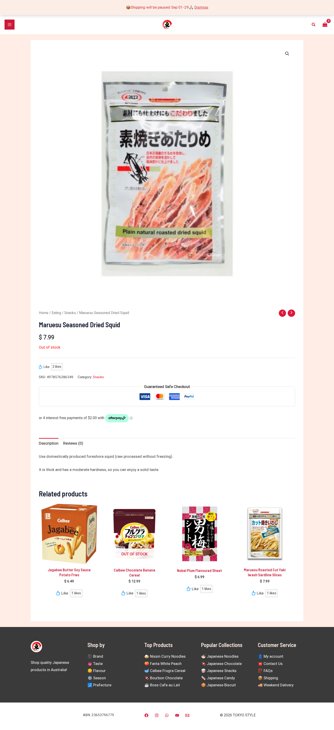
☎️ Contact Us (270, 663)
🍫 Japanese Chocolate (221, 663)
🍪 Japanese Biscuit (218, 685)
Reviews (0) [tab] (73, 443)
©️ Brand (95, 656)
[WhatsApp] (167, 715)
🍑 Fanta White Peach (163, 663)
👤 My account (270, 656)
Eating (56, 313)
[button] (314, 25)
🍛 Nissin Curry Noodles (165, 656)
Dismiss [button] (201, 7)
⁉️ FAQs (265, 670)
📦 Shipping (268, 678)
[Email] (187, 715)
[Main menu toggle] (10, 25)
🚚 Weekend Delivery (276, 685)
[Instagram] (157, 715)
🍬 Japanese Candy (218, 678)
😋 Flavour (96, 670)
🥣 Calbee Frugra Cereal (164, 670)
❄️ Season (96, 678)
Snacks (70, 313)
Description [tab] (48, 443)
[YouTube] (177, 715)
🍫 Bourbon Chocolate (163, 678)
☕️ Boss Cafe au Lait (162, 685)
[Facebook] (146, 715)
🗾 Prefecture (99, 685)
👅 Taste (95, 663)
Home (43, 313)
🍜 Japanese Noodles (220, 656)
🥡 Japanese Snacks (219, 670)
